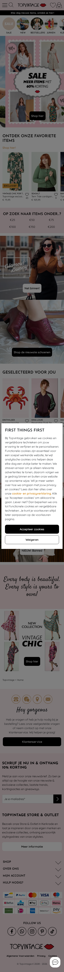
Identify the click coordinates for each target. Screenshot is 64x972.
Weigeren (32, 539)
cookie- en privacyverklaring (31, 493)
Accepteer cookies (32, 529)
